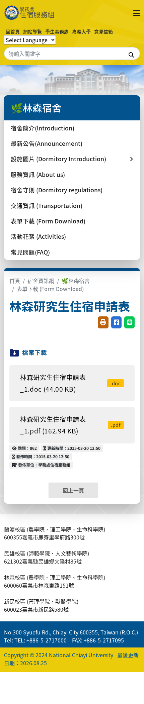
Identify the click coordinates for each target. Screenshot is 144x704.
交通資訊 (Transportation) (46, 205)
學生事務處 (57, 31)
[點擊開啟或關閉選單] (136, 13)
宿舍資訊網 (40, 281)
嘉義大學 (81, 31)
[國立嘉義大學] (34, 12)
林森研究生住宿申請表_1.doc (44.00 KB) (70, 383)
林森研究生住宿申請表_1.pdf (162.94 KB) (70, 424)
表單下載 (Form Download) (48, 221)
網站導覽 (32, 31)
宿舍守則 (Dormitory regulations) (56, 190)
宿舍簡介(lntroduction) (42, 128)
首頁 (14, 281)
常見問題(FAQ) (30, 252)
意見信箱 (103, 31)
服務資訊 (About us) (38, 174)
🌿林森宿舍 (76, 281)
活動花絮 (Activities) (38, 236)
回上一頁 (73, 490)
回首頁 (13, 31)
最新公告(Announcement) (46, 143)
